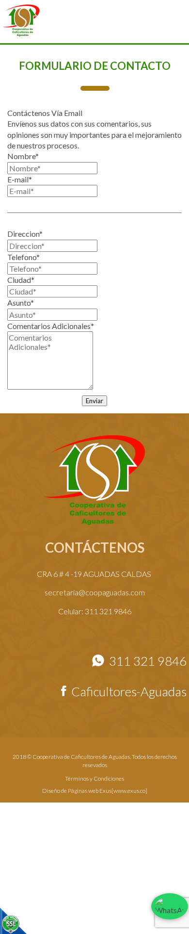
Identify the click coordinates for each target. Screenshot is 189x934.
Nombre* (23, 156)
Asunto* (20, 302)
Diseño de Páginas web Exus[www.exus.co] (94, 790)
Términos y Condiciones (94, 778)
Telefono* (23, 257)
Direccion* (25, 233)
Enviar (94, 401)
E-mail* (19, 179)
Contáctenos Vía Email (44, 112)
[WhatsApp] (165, 907)
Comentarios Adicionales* (50, 325)
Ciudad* (20, 279)
